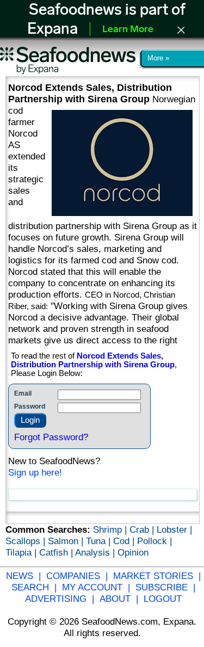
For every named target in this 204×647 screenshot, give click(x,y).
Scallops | (26, 540)
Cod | (125, 540)
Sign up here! (35, 472)
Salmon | (67, 540)
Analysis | (96, 552)
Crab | (143, 529)
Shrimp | (111, 529)
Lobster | (174, 529)
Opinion (133, 552)
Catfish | (57, 552)
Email (23, 393)
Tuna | (99, 540)
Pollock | (154, 540)
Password (29, 406)
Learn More (127, 30)
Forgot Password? (51, 437)
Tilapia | (22, 552)
